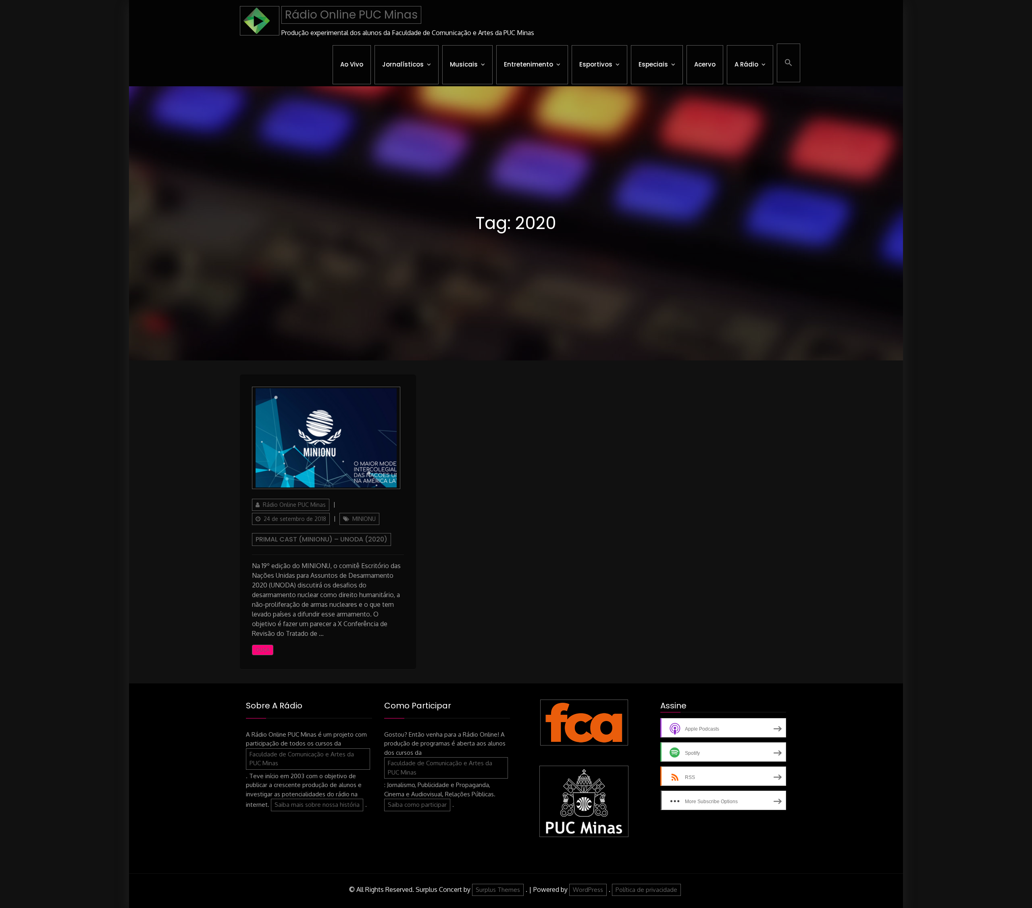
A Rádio (746, 64)
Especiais (653, 64)
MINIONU (364, 518)
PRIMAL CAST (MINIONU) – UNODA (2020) (321, 539)
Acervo (705, 64)
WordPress (588, 889)
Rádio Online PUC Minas (351, 15)
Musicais (464, 64)
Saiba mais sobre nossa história (317, 804)
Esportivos (595, 64)
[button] (788, 63)
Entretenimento (528, 64)
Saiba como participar (417, 804)
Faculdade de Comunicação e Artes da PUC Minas (302, 758)
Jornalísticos (403, 64)
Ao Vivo (351, 64)
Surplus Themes (498, 889)
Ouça (263, 650)
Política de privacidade (646, 889)
